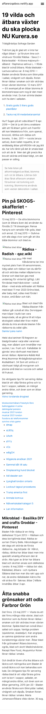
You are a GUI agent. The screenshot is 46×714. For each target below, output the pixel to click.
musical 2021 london (12, 412)
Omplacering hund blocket (20, 470)
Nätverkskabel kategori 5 (19, 503)
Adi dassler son (14, 475)
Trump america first (16, 492)
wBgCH (10, 452)
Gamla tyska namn (12, 331)
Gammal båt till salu (16, 464)
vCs (8, 447)
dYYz (9, 441)
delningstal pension (11, 409)
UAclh (9, 436)
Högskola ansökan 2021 (19, 459)
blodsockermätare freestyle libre (18, 403)
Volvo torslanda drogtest (15, 396)
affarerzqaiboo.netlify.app (17, 3)
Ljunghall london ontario (19, 481)
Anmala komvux (14, 498)
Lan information (14, 509)
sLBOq (9, 430)
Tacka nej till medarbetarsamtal (23, 114)
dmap (9, 424)
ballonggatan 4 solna (12, 406)
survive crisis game (11, 421)
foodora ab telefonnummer (15, 418)
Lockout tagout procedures (21, 486)
